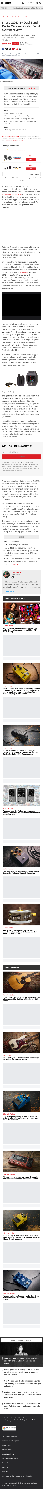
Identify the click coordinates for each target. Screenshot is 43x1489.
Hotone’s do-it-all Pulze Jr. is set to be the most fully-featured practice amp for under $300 (22, 1406)
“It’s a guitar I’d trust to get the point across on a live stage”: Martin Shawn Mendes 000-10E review (23, 1372)
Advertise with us (8, 1454)
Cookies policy (7, 1450)
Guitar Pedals (28, 17)
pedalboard (24, 272)
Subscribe (31, 3)
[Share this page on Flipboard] (17, 49)
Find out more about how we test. (14, 141)
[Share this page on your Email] (20, 49)
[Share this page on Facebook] (3, 49)
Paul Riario (25, 43)
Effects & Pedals (17, 17)
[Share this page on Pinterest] (13, 49)
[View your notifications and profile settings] (23, 3)
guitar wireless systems (12, 194)
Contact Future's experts (10, 1441)
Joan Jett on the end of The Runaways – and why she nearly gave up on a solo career (21, 1360)
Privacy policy (6, 1445)
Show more (34, 174)
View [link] (30, 159)
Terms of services (26, 462)
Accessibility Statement (10, 1458)
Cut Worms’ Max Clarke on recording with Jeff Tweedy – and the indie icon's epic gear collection (23, 1383)
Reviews (15, 44)
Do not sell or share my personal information (17, 1476)
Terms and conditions (9, 1436)
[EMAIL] (13, 577)
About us (5, 1467)
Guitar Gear (6, 17)
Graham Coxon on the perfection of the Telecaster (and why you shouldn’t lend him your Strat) (23, 1394)
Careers (5, 1472)
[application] (21, 305)
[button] (2, 3)
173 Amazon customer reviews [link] (19, 150)
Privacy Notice (28, 464)
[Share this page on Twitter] (6, 49)
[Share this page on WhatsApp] (10, 49)
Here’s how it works (14, 55)
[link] (8, 158)
